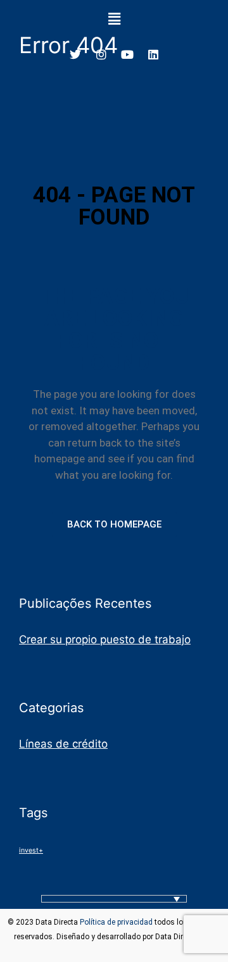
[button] (114, 18)
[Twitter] (75, 54)
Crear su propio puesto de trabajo (105, 639)
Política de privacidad (116, 922)
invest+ (31, 850)
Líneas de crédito (63, 743)
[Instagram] (101, 54)
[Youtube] (127, 54)
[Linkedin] (153, 54)
